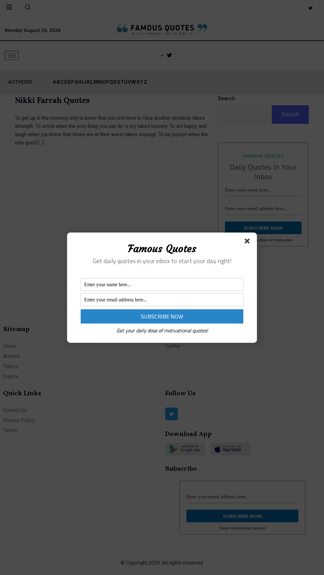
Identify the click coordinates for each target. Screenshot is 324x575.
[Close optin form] (248, 242)
